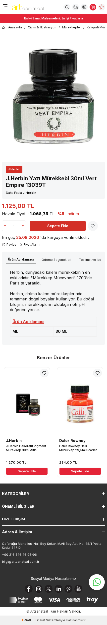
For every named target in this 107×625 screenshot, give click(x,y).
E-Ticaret (38, 620)
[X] (49, 589)
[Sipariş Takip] (75, 7)
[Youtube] (78, 589)
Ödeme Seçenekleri (56, 260)
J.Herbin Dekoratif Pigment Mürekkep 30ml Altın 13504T (26, 448)
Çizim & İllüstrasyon (42, 27)
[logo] (28, 7)
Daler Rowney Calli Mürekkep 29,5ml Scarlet (78, 448)
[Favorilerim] (101, 7)
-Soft (26, 620)
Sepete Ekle (57, 226)
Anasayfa (15, 27)
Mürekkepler (71, 27)
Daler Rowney (72, 440)
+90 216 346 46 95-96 (19, 554)
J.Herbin (14, 169)
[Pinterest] (68, 589)
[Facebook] (29, 589)
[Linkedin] (58, 589)
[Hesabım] (84, 7)
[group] (53, 96)
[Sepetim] (93, 7)
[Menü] (5, 6)
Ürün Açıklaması (21, 259)
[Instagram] (39, 589)
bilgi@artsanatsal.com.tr (20, 561)
